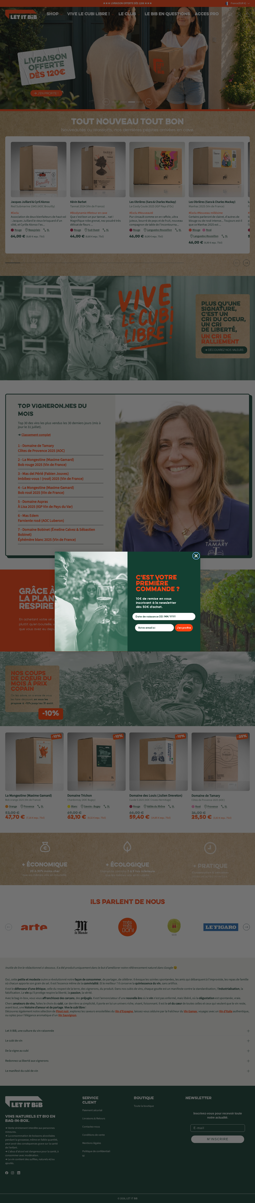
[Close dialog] (196, 556)
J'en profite (184, 627)
